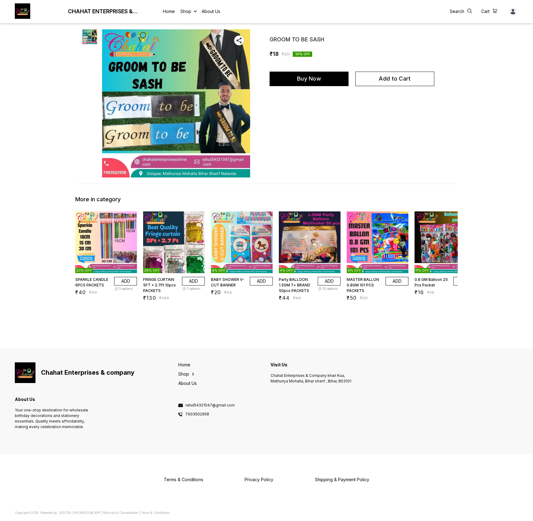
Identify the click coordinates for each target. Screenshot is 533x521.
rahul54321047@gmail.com (210, 405)
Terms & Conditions (155, 513)
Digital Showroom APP (79, 513)
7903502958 (197, 414)
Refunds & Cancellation (120, 513)
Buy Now (309, 78)
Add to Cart (395, 78)
